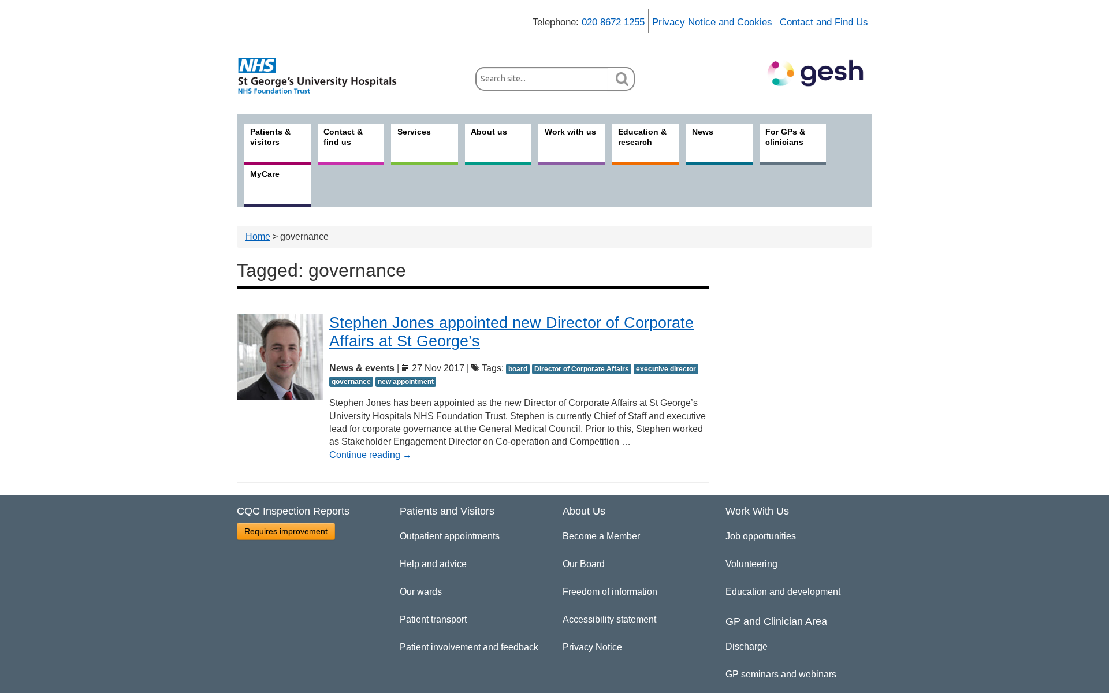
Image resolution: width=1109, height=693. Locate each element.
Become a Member (601, 536)
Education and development (782, 592)
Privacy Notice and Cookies (712, 22)
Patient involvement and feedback (469, 647)
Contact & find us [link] (343, 137)
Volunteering (751, 564)
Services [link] (414, 131)
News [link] (702, 131)
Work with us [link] (570, 131)
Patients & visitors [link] (270, 137)
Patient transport (433, 619)
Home (257, 236)
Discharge (746, 646)
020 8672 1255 (613, 22)
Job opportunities (760, 536)
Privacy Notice (592, 647)
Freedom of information (610, 592)
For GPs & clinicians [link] (785, 137)
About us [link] (489, 131)
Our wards (421, 592)
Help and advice (433, 564)
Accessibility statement (609, 619)
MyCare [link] (265, 173)
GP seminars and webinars (780, 674)
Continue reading (370, 455)
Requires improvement (286, 531)
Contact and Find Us (824, 22)
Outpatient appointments (450, 536)
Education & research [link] (642, 137)
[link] (323, 76)
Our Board (584, 564)
